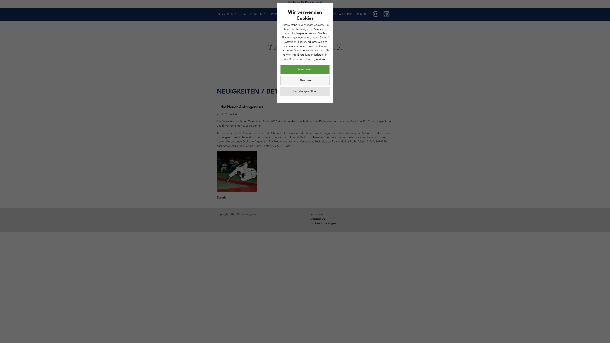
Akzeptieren (305, 69)
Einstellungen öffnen (305, 91)
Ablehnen (305, 80)
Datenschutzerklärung (302, 59)
